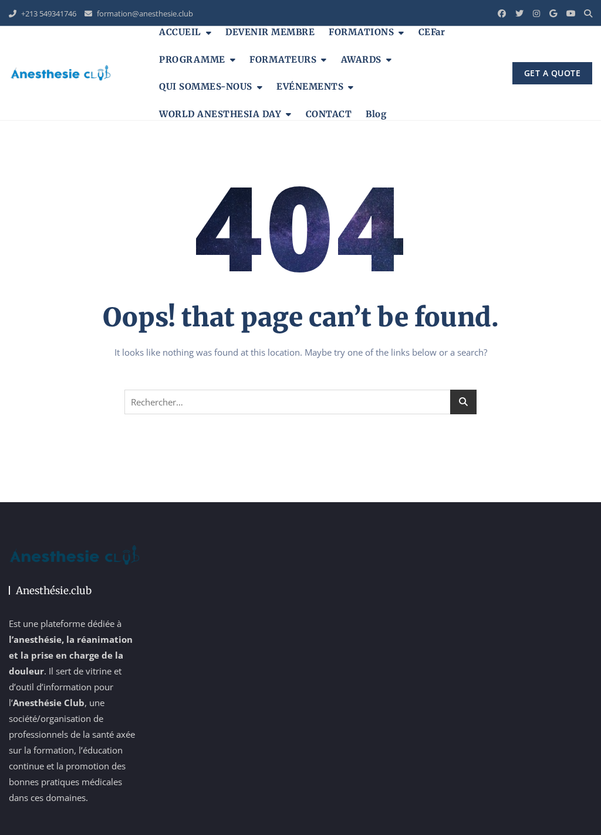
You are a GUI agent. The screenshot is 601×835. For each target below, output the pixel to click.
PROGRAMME (192, 59)
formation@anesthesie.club (144, 13)
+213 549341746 (47, 13)
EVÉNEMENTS (309, 86)
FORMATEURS (282, 59)
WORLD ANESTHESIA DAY (220, 114)
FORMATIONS (361, 32)
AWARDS (361, 59)
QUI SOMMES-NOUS (205, 86)
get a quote (552, 73)
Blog (376, 114)
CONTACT (329, 114)
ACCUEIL (180, 32)
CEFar (431, 32)
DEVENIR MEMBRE (270, 32)
